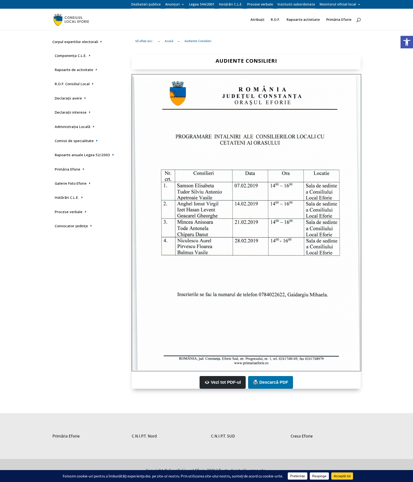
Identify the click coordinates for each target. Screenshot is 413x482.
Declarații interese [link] (71, 112)
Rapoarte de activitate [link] (74, 69)
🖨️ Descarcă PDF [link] (270, 382)
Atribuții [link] (257, 20)
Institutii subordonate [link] (296, 4)
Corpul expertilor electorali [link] (75, 41)
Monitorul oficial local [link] (338, 4)
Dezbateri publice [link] (146, 4)
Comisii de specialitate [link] (74, 140)
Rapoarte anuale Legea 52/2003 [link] (82, 154)
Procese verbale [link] (260, 4)
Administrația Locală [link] (72, 126)
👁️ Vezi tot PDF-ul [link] (222, 382)
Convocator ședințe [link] (71, 225)
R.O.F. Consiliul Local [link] (72, 83)
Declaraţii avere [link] (68, 98)
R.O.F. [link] (275, 20)
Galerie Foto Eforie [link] (71, 183)
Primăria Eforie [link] (338, 20)
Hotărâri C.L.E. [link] (231, 4)
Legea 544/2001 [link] (201, 4)
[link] (407, 42)
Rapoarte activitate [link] (303, 20)
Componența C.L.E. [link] (71, 55)
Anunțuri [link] (172, 4)
